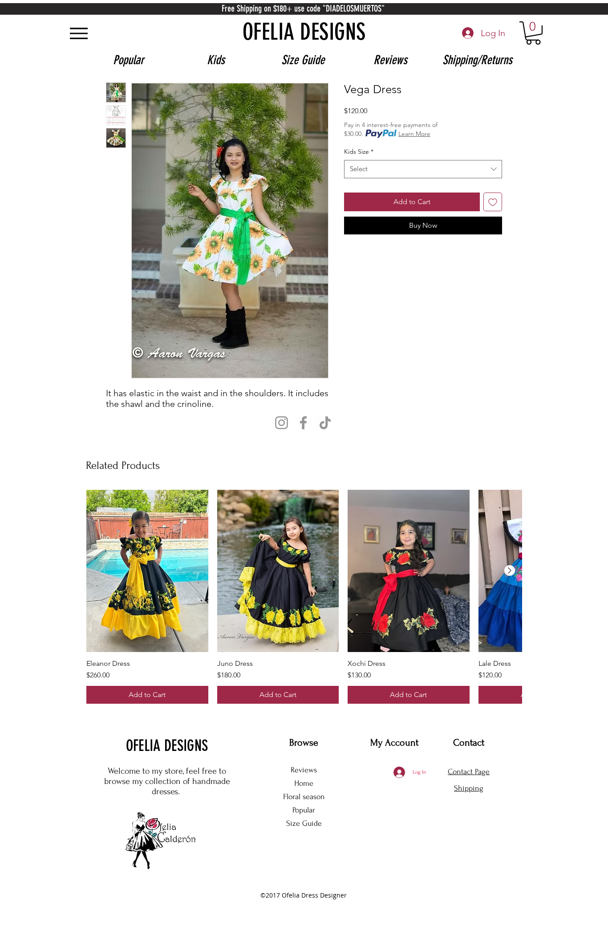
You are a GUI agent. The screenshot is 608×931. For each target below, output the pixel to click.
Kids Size (358, 152)
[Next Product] (509, 570)
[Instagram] (281, 422)
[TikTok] (325, 422)
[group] (304, 597)
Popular (303, 810)
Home (303, 783)
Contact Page (469, 771)
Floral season (304, 796)
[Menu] (79, 33)
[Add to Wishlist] (492, 202)
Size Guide (304, 823)
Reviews (304, 770)
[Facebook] (303, 422)
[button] (533, 33)
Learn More (414, 134)
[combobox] (423, 169)
